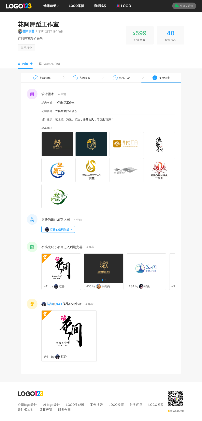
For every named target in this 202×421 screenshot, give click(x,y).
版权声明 (45, 410)
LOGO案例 (76, 6)
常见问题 (136, 405)
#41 (59, 304)
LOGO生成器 (75, 405)
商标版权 (100, 6)
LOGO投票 (116, 405)
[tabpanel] (101, 223)
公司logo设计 (27, 405)
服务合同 (64, 410)
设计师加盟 (26, 410)
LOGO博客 (156, 405)
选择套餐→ (51, 6)
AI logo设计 (51, 405)
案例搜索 (96, 405)
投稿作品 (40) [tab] (51, 63)
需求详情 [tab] (27, 63)
